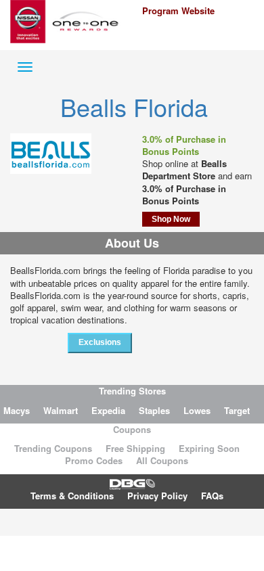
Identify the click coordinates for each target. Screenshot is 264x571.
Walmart (60, 410)
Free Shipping (135, 448)
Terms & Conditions (72, 495)
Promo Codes (94, 460)
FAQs (212, 495)
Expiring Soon (209, 448)
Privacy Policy (157, 495)
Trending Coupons (53, 448)
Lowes (197, 410)
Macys (16, 410)
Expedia (108, 410)
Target (237, 410)
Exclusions (100, 342)
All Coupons (162, 460)
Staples (154, 410)
